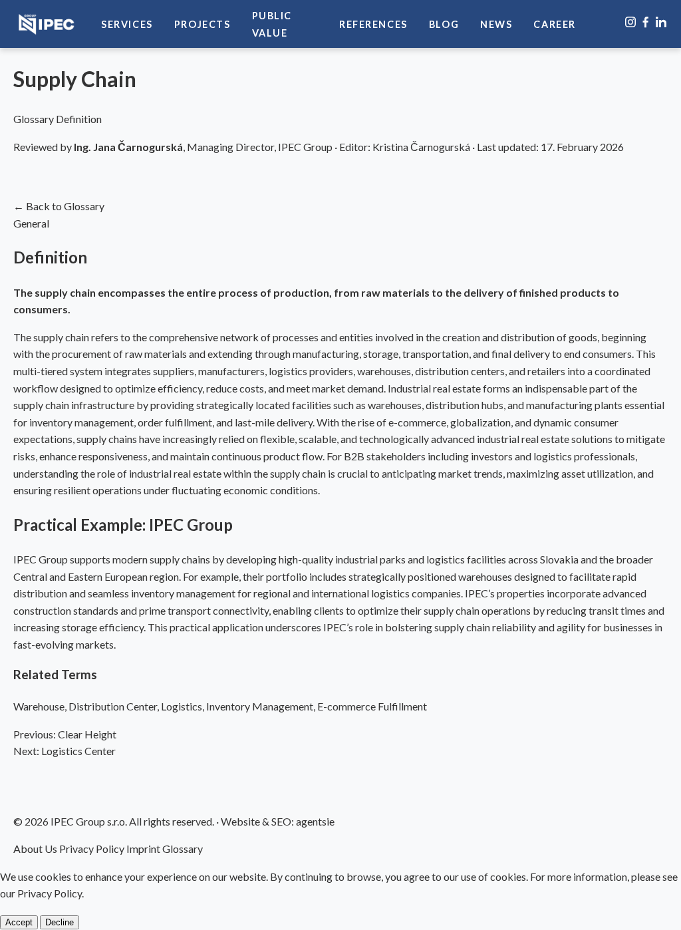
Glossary (182, 848)
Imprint (143, 848)
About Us (35, 848)
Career (554, 24)
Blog (444, 24)
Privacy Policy (91, 848)
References (373, 24)
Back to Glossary (58, 206)
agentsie (315, 821)
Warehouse (39, 706)
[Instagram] (631, 23)
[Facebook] (646, 23)
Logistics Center (64, 750)
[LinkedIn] (661, 23)
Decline (59, 922)
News (496, 24)
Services (127, 24)
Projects (202, 24)
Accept (19, 922)
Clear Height (64, 734)
